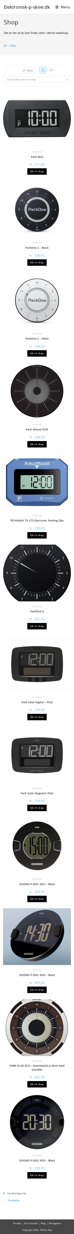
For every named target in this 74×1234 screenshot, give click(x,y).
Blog (43, 1223)
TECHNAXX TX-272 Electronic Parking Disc (37, 520)
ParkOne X (37, 611)
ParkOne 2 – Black (37, 247)
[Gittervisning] (43, 70)
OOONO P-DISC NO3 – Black (37, 1160)
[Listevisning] (51, 70)
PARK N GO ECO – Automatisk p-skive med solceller (37, 1067)
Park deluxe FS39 (37, 429)
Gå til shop (37, 171)
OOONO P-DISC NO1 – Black (37, 884)
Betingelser (55, 1223)
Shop (13, 45)
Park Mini (37, 157)
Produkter (37, 151)
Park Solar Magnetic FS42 (37, 793)
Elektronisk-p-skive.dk (27, 7)
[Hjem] (5, 45)
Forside (17, 1223)
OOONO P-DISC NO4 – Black (37, 975)
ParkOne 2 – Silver (37, 338)
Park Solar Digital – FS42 (37, 702)
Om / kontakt (31, 1223)
